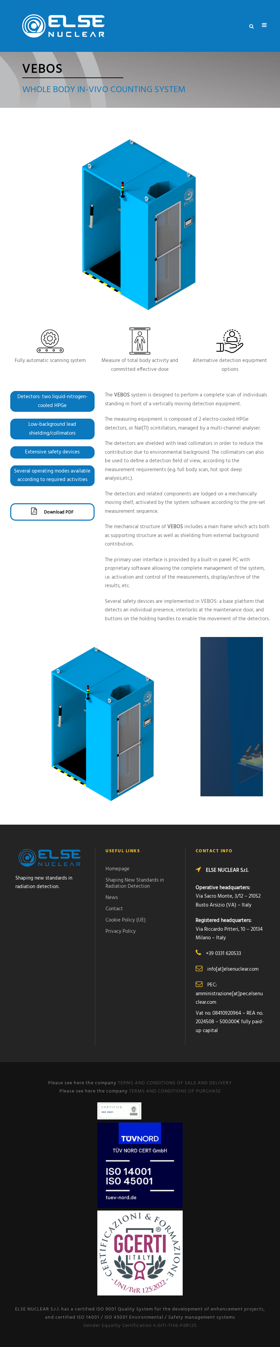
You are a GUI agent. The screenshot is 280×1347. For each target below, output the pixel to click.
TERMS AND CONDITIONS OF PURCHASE (175, 1091)
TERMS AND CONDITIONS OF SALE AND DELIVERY (175, 1083)
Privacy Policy (121, 931)
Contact (114, 909)
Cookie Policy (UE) (126, 920)
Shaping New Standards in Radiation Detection (135, 883)
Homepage (117, 869)
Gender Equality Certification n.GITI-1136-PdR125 (140, 1326)
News (112, 898)
